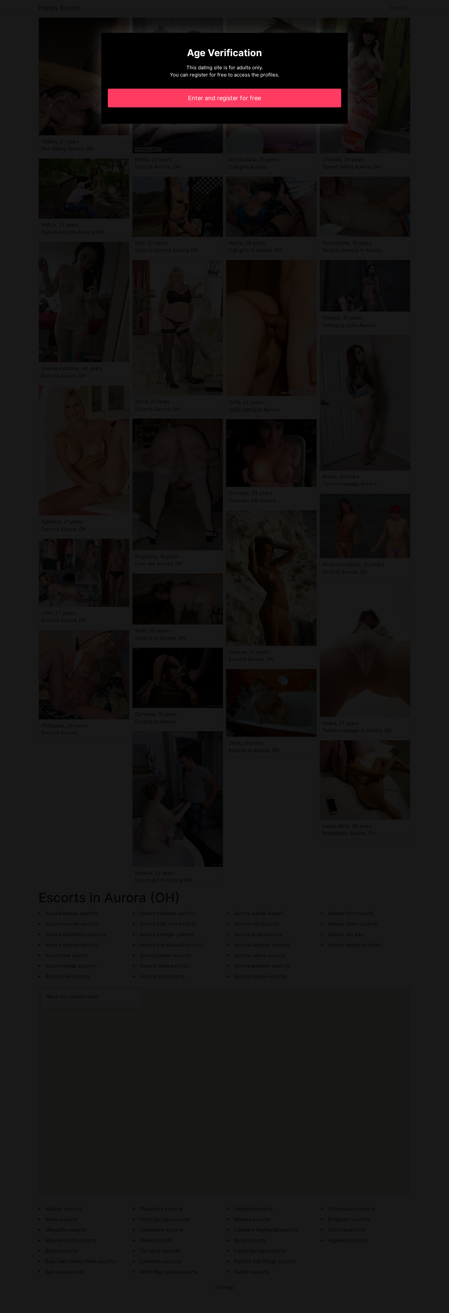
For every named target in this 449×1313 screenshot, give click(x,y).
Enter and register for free (224, 98)
